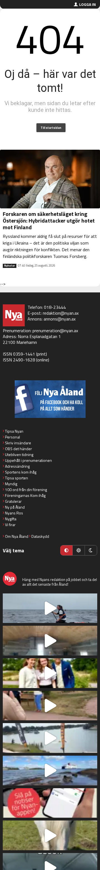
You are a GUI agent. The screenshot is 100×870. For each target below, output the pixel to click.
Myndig (11, 484)
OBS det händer (18, 449)
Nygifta (10, 519)
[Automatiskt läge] (66, 550)
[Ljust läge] (78, 550)
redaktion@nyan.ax (61, 313)
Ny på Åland (15, 507)
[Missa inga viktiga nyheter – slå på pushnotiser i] (50, 803)
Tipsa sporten (16, 478)
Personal (12, 437)
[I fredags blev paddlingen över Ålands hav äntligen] (50, 608)
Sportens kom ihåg (20, 472)
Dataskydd (40, 536)
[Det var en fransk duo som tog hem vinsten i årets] (50, 738)
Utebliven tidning (19, 454)
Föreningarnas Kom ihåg (25, 495)
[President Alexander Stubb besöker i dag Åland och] (50, 706)
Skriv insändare (18, 443)
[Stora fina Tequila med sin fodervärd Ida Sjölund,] (50, 835)
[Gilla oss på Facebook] (50, 399)
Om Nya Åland (16, 536)
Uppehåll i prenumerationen (28, 460)
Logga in (87, 4)
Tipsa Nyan (14, 431)
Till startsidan (51, 127)
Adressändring (17, 466)
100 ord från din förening (26, 489)
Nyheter (9, 266)
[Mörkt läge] (91, 550)
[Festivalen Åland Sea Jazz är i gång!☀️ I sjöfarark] (50, 640)
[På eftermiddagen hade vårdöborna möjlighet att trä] (50, 673)
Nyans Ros (14, 513)
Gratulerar (13, 501)
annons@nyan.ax (60, 319)
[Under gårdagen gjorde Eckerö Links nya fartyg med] (50, 770)
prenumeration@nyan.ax (55, 330)
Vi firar (10, 525)
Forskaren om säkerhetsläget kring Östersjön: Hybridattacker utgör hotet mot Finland (49, 220)
